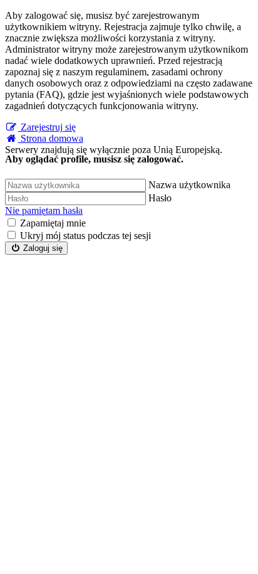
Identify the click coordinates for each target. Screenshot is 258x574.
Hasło (160, 198)
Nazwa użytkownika (189, 184)
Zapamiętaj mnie (53, 223)
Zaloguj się (42, 248)
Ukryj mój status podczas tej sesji (85, 235)
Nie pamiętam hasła (44, 210)
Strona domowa (50, 138)
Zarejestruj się (47, 127)
